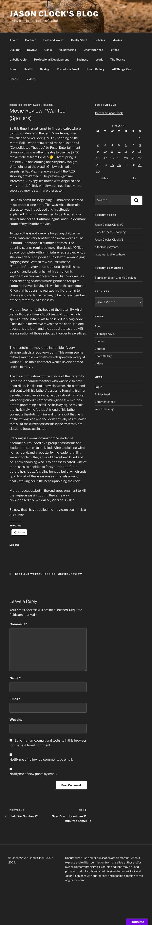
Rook (13, 69)
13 (126, 151)
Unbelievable (18, 59)
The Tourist (117, 59)
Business (82, 59)
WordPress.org (104, 409)
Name (15, 678)
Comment (18, 624)
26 (119, 165)
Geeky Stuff (79, 40)
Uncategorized (93, 49)
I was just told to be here (110, 254)
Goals (48, 49)
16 (97, 158)
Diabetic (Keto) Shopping (110, 232)
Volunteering (67, 49)
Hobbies (99, 40)
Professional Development (51, 59)
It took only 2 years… (107, 247)
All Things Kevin (122, 69)
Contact (30, 40)
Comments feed (105, 401)
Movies (117, 40)
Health (28, 69)
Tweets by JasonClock (109, 113)
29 (140, 165)
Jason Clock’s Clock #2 (109, 224)
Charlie (14, 79)
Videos (31, 79)
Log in (98, 386)
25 (112, 165)
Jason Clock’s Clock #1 (109, 239)
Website (16, 720)
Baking (44, 69)
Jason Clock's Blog (54, 14)
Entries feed (102, 394)
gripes (115, 49)
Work (99, 59)
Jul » (133, 178)
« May (104, 178)
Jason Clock (43, 105)
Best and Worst (53, 40)
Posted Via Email (68, 69)
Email (15, 699)
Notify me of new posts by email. (33, 774)
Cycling (15, 49)
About (14, 40)
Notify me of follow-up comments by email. (41, 759)
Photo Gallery (95, 69)
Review (32, 49)
